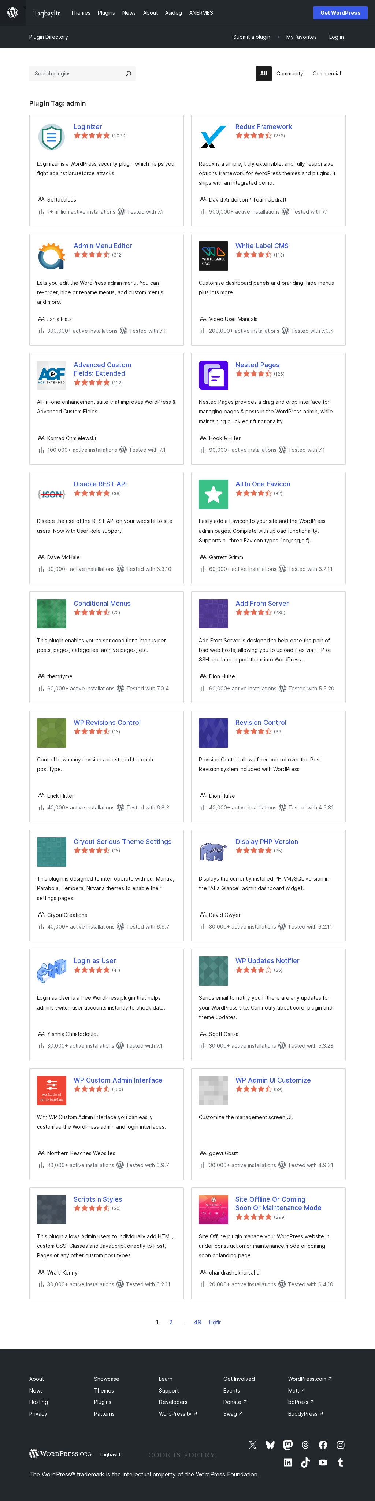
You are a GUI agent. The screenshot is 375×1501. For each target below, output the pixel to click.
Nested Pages (257, 365)
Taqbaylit (109, 1454)
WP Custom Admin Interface (118, 1080)
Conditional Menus (102, 603)
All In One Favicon (262, 484)
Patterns (104, 1413)
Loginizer (88, 126)
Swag (233, 1413)
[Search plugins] (128, 73)
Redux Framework (263, 126)
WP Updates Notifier (267, 961)
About (36, 1379)
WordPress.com (310, 1379)
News (36, 1390)
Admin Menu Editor (103, 246)
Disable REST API (100, 484)
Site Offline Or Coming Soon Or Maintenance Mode (278, 1203)
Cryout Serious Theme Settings (123, 841)
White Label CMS (262, 246)
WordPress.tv (178, 1413)
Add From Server (262, 603)
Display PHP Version (266, 841)
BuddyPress (306, 1413)
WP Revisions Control (107, 722)
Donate (235, 1402)
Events (231, 1390)
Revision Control (260, 722)
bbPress (301, 1402)
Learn (165, 1379)
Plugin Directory (48, 37)
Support (169, 1390)
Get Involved (239, 1379)
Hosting (38, 1402)
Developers (173, 1402)
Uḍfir (215, 1322)
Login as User (95, 961)
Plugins (102, 1402)
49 (197, 1322)
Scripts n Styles (98, 1199)
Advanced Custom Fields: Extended (102, 369)
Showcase (106, 1379)
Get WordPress (340, 13)
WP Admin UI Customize (273, 1080)
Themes (104, 1390)
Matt (296, 1390)
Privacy (38, 1413)
